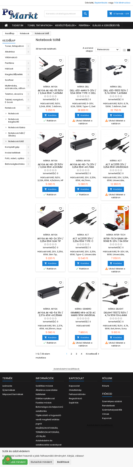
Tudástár (17, 25)
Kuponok (107, 418)
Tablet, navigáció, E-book (14, 101)
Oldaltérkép (75, 390)
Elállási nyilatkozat (45, 398)
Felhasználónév (77, 394)
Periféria (84, 25)
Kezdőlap (8, 40)
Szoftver (9, 80)
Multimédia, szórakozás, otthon (15, 87)
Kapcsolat (74, 385)
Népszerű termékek (12, 394)
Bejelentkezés (101, 2)
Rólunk (105, 385)
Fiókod (107, 394)
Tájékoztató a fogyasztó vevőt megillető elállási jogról (48, 419)
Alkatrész (10, 51)
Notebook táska (16, 127)
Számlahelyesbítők (112, 409)
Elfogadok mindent (15, 462)
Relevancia (108, 50)
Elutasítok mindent (41, 462)
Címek (105, 414)
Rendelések (108, 405)
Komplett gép (12, 147)
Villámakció (11, 57)
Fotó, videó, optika (14, 158)
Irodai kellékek (12, 152)
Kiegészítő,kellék (65, 25)
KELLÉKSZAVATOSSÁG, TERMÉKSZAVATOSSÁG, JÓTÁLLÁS (47, 432)
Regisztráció (75, 398)
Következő (93, 353)
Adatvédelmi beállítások (66, 368)
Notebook (10, 107)
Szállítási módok (44, 385)
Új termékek (8, 390)
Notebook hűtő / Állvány (16, 134)
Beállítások (63, 462)
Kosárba (50, 115)
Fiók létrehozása (122, 2)
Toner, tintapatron (39, 25)
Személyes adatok (112, 401)
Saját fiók (74, 402)
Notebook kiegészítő (13, 120)
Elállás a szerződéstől (106, 25)
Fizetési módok (44, 402)
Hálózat (9, 68)
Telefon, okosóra (14, 93)
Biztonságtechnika (14, 164)
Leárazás (7, 385)
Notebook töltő (16, 141)
